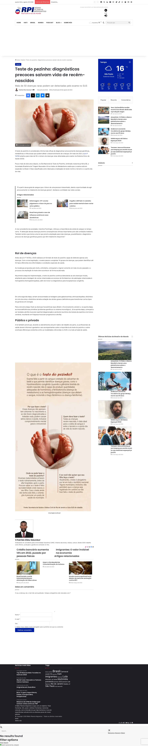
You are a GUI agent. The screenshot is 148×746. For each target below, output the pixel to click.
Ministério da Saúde (51, 679)
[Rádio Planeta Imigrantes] (33, 10)
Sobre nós (68, 22)
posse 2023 (58, 682)
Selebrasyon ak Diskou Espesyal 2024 (119, 140)
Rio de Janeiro (57, 684)
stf (69, 684)
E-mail (17, 619)
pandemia (49, 681)
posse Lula (66, 682)
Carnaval (64, 671)
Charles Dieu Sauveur (25, 90)
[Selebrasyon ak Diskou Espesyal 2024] (103, 141)
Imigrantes (51, 676)
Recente (114, 100)
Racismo (47, 684)
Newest (117, 733)
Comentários (125, 100)
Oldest (123, 733)
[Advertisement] (74, 41)
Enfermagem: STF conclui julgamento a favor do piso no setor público (41, 203)
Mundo (40, 22)
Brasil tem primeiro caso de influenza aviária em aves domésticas (40, 215)
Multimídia (63, 679)
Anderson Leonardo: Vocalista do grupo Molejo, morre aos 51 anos (121, 131)
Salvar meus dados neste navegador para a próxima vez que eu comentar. (40, 627)
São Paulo (50, 686)
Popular (103, 100)
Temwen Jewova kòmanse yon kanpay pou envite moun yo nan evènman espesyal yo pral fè (121, 150)
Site (16, 623)
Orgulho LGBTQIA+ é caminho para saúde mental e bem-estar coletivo (81, 203)
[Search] (74, 727)
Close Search (4, 743)
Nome (17, 615)
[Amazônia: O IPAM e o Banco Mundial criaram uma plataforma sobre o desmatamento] (103, 120)
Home (19, 22)
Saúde (23, 60)
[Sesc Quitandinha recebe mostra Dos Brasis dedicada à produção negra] (103, 110)
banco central (48, 672)
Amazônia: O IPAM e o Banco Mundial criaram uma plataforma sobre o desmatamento (121, 120)
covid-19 (48, 674)
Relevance (111, 733)
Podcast (49, 22)
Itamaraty (59, 677)
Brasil (32, 22)
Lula (65, 676)
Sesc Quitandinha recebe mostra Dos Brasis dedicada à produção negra (121, 109)
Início (18, 60)
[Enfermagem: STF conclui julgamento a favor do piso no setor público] (22, 203)
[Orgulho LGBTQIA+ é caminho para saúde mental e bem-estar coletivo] (62, 203)
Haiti (25, 22)
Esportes (54, 674)
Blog (58, 22)
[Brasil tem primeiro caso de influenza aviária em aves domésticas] (22, 215)
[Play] (106, 10)
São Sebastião (58, 686)
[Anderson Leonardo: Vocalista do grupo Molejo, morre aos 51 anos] (103, 131)
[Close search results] (109, 730)
